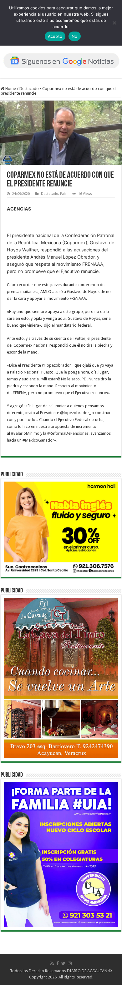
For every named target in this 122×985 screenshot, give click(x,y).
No (75, 36)
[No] (114, 23)
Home (10, 88)
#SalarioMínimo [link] (25, 433)
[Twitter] (63, 963)
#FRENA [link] (19, 392)
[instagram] (69, 963)
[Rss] (52, 963)
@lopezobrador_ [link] (57, 365)
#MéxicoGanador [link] (38, 440)
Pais (63, 194)
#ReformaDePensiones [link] (68, 433)
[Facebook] (57, 963)
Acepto (55, 36)
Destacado (29, 88)
